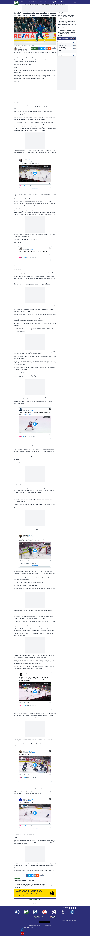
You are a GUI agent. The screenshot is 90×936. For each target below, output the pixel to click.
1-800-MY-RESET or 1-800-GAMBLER (41, 925)
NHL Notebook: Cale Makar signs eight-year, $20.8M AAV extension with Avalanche (66, 34)
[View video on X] (35, 173)
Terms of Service (66, 923)
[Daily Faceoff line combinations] (52, 48)
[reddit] (49, 48)
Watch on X (46, 166)
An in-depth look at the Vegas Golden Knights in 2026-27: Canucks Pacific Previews (66, 17)
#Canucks (30, 414)
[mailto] (47, 48)
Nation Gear (60, 2)
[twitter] (41, 48)
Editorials (34, 2)
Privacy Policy (59, 923)
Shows (40, 2)
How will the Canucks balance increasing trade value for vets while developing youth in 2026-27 (67, 26)
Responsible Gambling (74, 923)
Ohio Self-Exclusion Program (27, 927)
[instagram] (71, 908)
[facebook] (39, 48)
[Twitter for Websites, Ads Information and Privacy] (50, 183)
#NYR (25, 414)
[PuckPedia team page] (55, 48)
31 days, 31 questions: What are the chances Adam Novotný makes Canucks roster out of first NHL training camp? (66, 21)
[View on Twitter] (50, 160)
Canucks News (25, 2)
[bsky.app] (44, 48)
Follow (34, 161)
